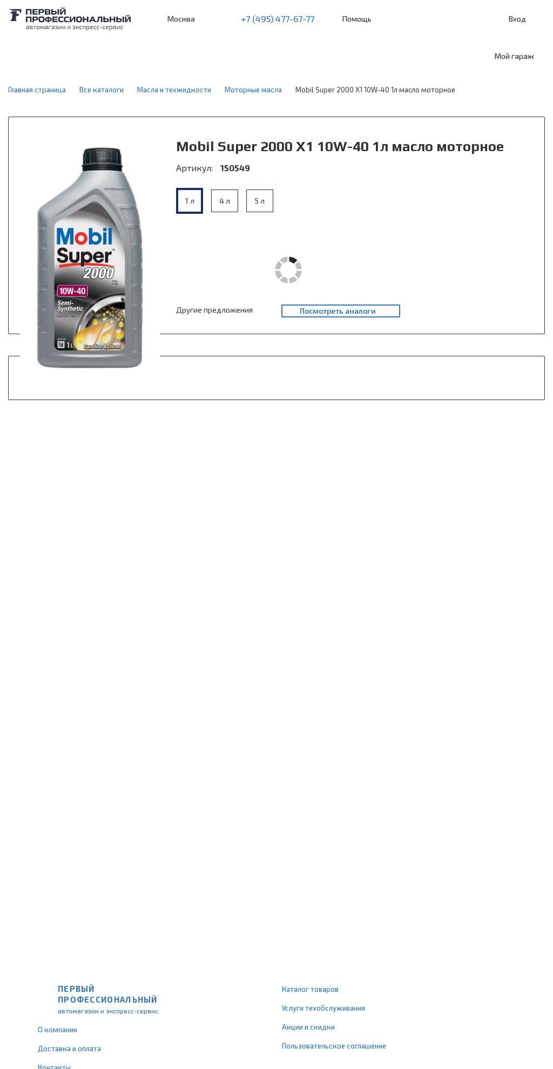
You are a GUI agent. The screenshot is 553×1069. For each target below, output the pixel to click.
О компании (57, 1029)
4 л (224, 200)
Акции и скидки (308, 1027)
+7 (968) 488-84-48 (213, 19)
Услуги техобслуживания (323, 1008)
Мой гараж (514, 55)
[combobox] (88, 56)
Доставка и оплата (69, 1048)
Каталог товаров (310, 989)
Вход (517, 18)
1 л (189, 200)
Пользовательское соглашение (334, 1045)
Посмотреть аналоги (338, 310)
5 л (260, 200)
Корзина (539, 19)
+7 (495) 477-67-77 (277, 18)
